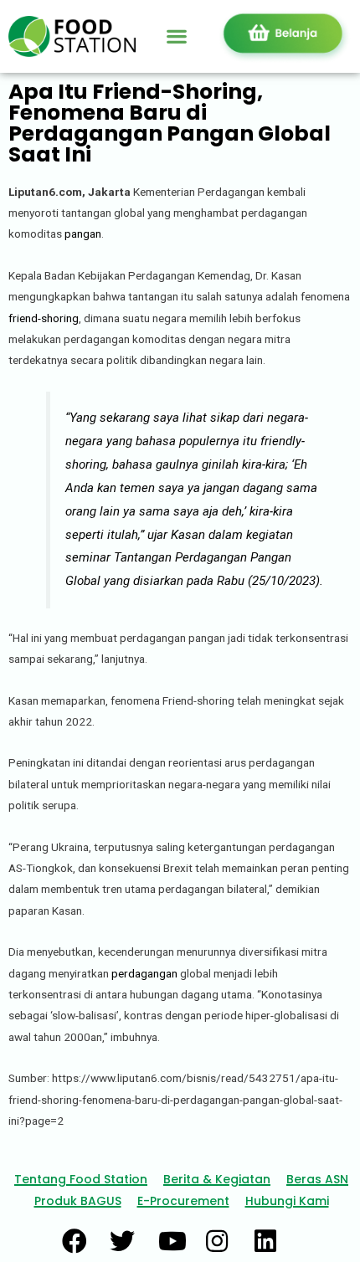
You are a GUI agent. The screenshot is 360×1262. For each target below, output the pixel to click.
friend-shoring (43, 318)
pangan (82, 233)
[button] (176, 36)
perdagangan (144, 973)
